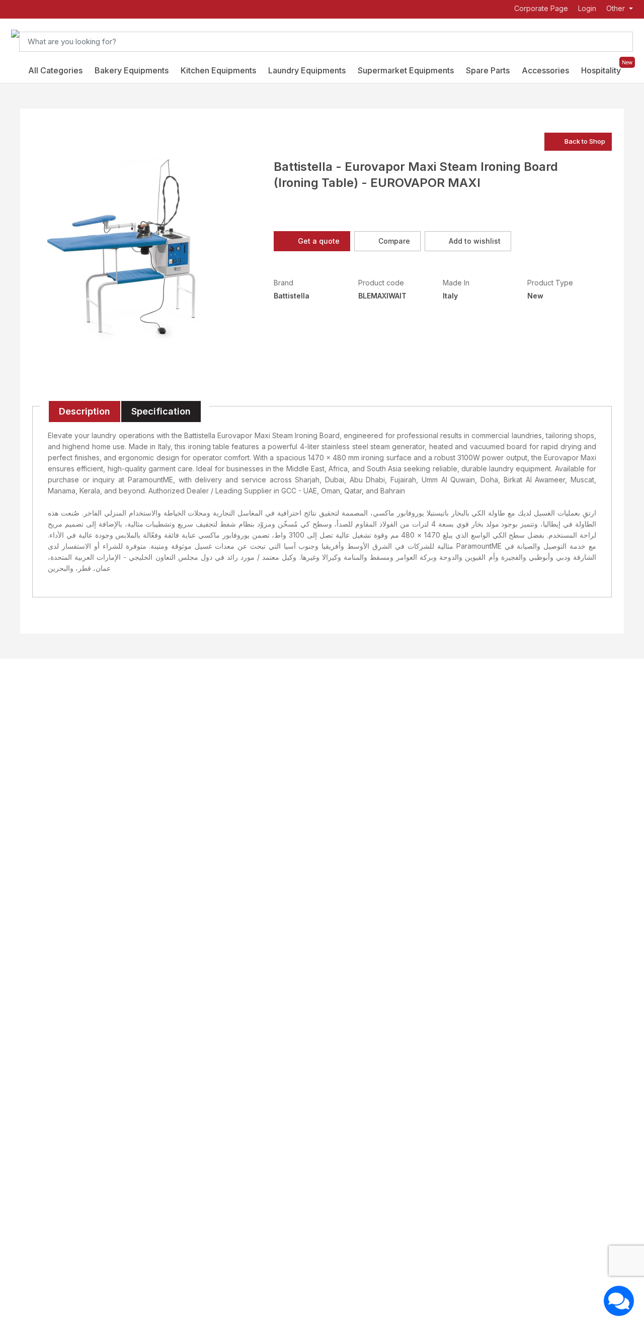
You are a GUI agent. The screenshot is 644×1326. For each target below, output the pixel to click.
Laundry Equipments (307, 70)
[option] (122, 249)
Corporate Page (540, 9)
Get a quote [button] (319, 241)
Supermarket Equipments (406, 70)
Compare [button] (394, 241)
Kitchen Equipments (218, 70)
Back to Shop (585, 141)
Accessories (545, 70)
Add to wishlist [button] (475, 241)
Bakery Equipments (132, 70)
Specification (161, 411)
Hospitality (601, 70)
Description (84, 411)
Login (587, 8)
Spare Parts (488, 70)
